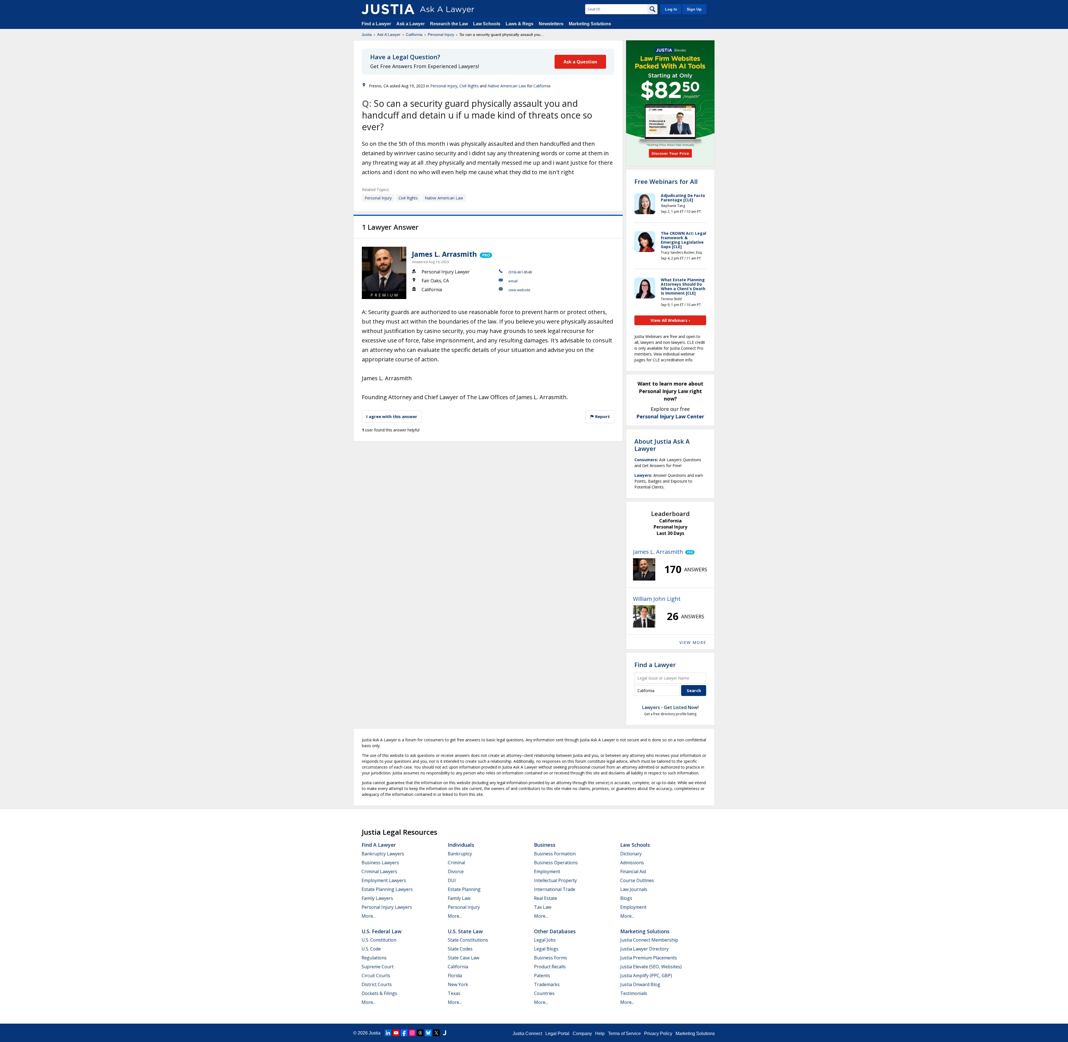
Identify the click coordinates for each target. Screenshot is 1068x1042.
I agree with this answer (391, 416)
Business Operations (556, 863)
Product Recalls (550, 967)
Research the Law (449, 23)
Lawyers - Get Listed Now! (670, 707)
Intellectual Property (555, 880)
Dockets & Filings (379, 993)
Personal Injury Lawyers (387, 907)
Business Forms (550, 958)
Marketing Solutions (590, 23)
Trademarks (547, 984)
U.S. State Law (465, 931)
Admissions (632, 863)
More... (368, 916)
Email (513, 280)
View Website (519, 289)
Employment (547, 871)
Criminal (456, 863)
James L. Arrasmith (444, 254)
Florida (455, 975)
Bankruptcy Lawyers (383, 854)
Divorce (456, 871)
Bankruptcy (460, 854)
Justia (367, 34)
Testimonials (633, 993)
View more (692, 642)
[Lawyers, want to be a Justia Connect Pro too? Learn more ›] (485, 254)
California (414, 34)
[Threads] (420, 1032)
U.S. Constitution (379, 940)
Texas (454, 993)
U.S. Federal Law (382, 931)
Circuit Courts (376, 975)
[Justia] (388, 9)
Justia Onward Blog (640, 984)
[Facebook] (404, 1032)
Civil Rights (469, 85)
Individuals (461, 844)
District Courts (377, 984)
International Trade (554, 889)
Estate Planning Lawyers (387, 889)
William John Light (657, 599)
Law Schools (486, 23)
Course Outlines (637, 880)
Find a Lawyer (376, 23)
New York (458, 984)
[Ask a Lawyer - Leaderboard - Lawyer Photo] (644, 569)
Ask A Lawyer (388, 34)
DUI (452, 880)
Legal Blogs (546, 949)
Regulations (374, 958)
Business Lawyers (380, 863)
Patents (542, 975)
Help (600, 1033)
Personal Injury (441, 34)
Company (582, 1033)
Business (544, 844)
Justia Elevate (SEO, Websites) (651, 967)
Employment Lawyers (384, 880)
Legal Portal (557, 1033)
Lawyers (642, 475)
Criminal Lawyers (379, 871)
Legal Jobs (545, 940)
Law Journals (633, 889)
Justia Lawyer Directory (644, 949)
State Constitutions (468, 940)
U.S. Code (371, 949)
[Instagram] (412, 1032)
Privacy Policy (658, 1033)
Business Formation (555, 854)
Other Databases (555, 931)
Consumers (645, 459)
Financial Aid (633, 871)
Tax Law (542, 907)
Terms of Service (624, 1033)
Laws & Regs (519, 23)
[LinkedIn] (388, 1032)
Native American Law (507, 85)
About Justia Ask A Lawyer (662, 445)
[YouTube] (396, 1032)
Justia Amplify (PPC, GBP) (646, 975)
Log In (671, 9)
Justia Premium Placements (648, 958)
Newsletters (551, 23)
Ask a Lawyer (411, 23)
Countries (544, 993)
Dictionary (631, 854)
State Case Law (463, 958)
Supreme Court (378, 967)
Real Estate (545, 898)
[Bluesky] (428, 1032)
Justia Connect (527, 1033)
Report (602, 416)
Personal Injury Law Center (670, 416)
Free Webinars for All (666, 181)
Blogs (626, 898)
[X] (436, 1032)
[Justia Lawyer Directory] (444, 1032)
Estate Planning (464, 889)
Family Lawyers (377, 898)
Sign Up (694, 9)
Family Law (459, 898)
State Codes (460, 949)
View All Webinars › (670, 320)
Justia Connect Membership (649, 940)
